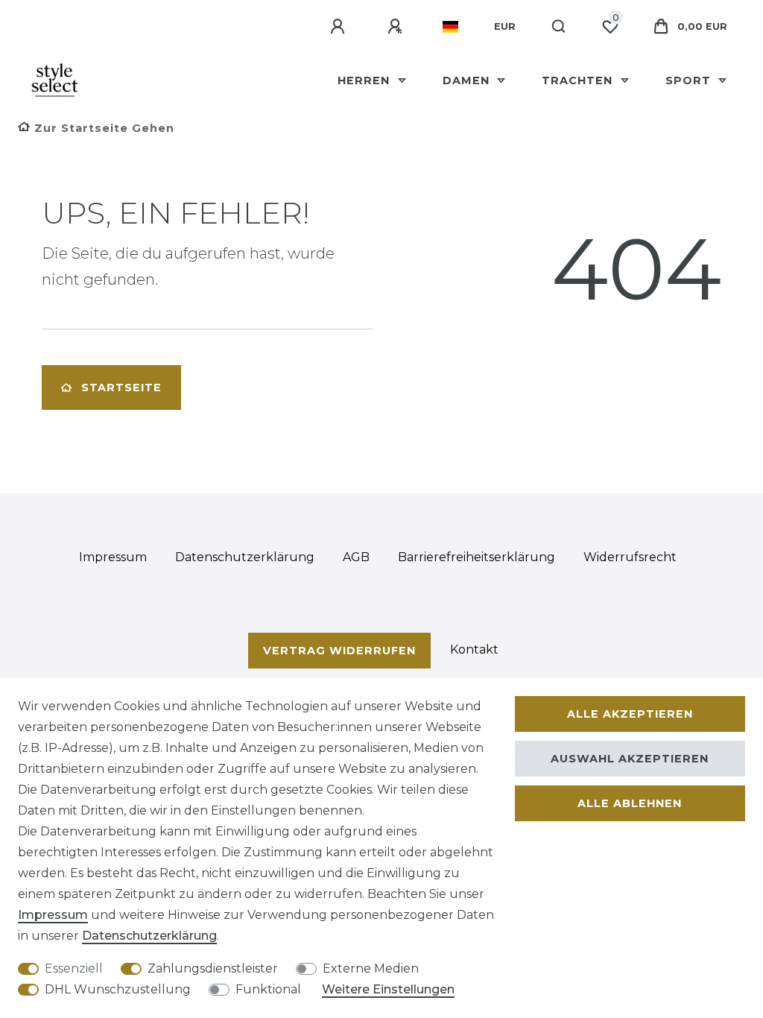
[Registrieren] (397, 27)
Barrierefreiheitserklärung (476, 557)
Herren (365, 80)
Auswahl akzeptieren (630, 758)
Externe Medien (371, 968)
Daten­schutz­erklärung (244, 557)
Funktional (268, 989)
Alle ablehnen (629, 803)
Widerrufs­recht (630, 557)
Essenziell (74, 968)
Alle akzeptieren (630, 714)
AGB (356, 557)
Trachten (579, 80)
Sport (690, 80)
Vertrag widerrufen (339, 650)
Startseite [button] (121, 387)
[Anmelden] (339, 27)
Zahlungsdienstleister (213, 968)
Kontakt (474, 649)
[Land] (450, 27)
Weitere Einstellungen (388, 989)
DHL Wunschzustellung (118, 989)
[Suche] (559, 27)
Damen (468, 80)
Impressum (113, 557)
